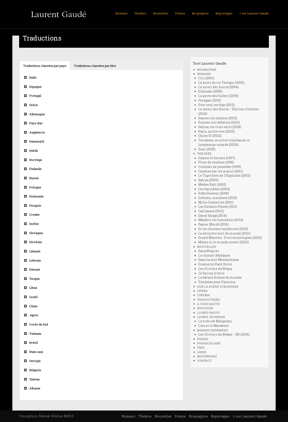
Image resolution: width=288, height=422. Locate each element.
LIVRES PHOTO (208, 313)
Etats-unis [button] (36, 352)
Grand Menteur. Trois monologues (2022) (230, 238)
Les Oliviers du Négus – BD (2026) (224, 334)
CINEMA (203, 295)
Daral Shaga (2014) (212, 216)
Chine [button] (33, 306)
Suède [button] (33, 151)
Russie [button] (34, 178)
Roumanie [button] (36, 196)
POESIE (202, 339)
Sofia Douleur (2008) (213, 193)
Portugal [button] (35, 96)
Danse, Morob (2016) (213, 224)
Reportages (224, 13)
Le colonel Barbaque (214, 255)
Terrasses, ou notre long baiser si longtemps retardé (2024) (224, 142)
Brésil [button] (33, 343)
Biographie (200, 13)
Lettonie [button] (35, 260)
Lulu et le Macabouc (213, 326)
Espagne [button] (35, 87)
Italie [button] (32, 77)
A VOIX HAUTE (208, 304)
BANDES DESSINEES (212, 330)
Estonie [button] (34, 269)
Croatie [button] (34, 214)
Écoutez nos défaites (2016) (219, 122)
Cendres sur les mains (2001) (220, 171)
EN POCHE (205, 308)
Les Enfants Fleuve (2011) (217, 207)
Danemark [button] (36, 141)
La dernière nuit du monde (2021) (224, 233)
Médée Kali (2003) (212, 185)
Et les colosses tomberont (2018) (223, 229)
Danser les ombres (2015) (217, 118)
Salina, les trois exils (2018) (219, 127)
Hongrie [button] (35, 205)
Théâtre (140, 13)
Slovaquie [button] (36, 233)
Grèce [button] (33, 105)
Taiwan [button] (34, 379)
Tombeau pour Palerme (217, 282)
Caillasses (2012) (211, 211)
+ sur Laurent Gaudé (254, 13)
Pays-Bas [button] (36, 123)
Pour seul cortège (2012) (216, 105)
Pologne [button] (35, 187)
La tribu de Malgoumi (215, 321)
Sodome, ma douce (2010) (217, 198)
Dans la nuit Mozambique (218, 260)
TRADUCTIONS (208, 300)
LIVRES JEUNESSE (211, 317)
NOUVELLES (206, 247)
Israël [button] (33, 297)
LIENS (201, 352)
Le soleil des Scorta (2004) (218, 87)
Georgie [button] (35, 361)
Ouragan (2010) (209, 100)
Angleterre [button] (37, 132)
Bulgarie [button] (35, 370)
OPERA (202, 291)
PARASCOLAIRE (209, 343)
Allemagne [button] (37, 114)
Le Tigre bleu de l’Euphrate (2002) (224, 176)
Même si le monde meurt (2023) (223, 242)
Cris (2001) (206, 78)
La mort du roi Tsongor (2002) (221, 83)
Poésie (180, 13)
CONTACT (204, 361)
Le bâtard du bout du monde (220, 277)
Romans (121, 13)
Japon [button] (33, 315)
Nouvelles (160, 13)
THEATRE (204, 153)
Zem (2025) (207, 149)
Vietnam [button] (35, 334)
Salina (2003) (208, 180)
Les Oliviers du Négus (215, 269)
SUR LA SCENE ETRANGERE (218, 286)
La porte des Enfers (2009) (218, 96)
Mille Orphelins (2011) (215, 202)
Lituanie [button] (34, 251)
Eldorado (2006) (210, 91)
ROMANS (204, 74)
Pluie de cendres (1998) (216, 162)
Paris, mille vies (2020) (216, 131)
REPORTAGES (207, 356)
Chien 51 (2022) (210, 136)
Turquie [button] (34, 279)
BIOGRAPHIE (206, 70)
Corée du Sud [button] (38, 324)
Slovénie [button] (35, 242)
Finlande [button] (35, 169)
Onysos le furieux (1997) (216, 158)
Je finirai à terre (211, 273)
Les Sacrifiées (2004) (214, 189)
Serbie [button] (34, 224)
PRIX (201, 347)
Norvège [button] (35, 160)
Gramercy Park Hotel (215, 264)
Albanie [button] (34, 388)
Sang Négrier (208, 251)
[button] (45, 65)
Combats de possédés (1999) (219, 167)
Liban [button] (33, 288)
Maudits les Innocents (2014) (220, 220)
